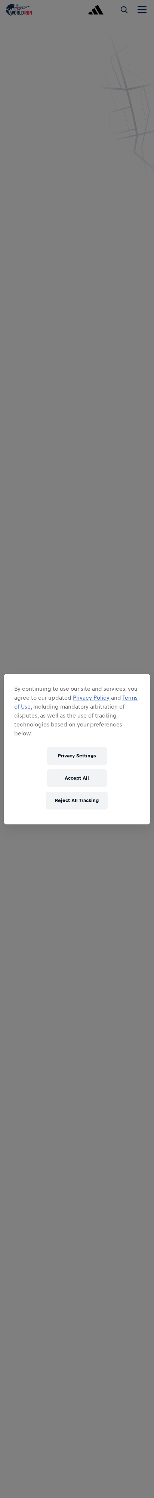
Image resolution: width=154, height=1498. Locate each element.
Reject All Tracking (77, 800)
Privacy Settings (77, 755)
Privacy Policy (91, 697)
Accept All (77, 778)
